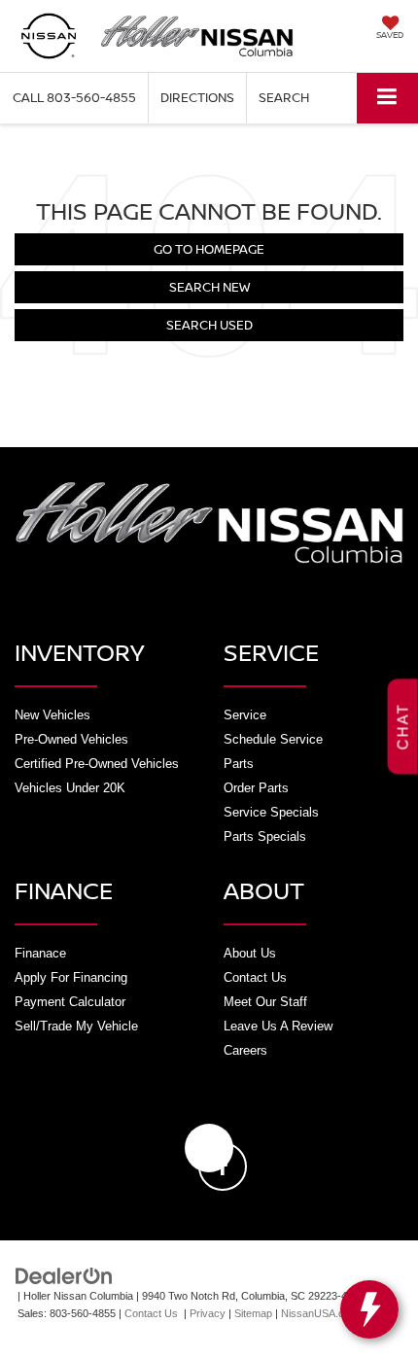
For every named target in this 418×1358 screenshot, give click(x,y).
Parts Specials (265, 836)
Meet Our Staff (265, 1001)
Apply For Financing (71, 977)
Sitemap (253, 1313)
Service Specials (271, 812)
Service (245, 715)
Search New (209, 287)
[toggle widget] (369, 1309)
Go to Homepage (209, 249)
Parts (239, 763)
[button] (74, 97)
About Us (250, 953)
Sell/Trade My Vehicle (76, 1026)
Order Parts (256, 788)
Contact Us (255, 977)
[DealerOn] (64, 1275)
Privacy (208, 1313)
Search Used (209, 324)
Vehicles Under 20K (70, 788)
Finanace (40, 953)
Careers (245, 1050)
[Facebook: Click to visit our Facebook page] (209, 1148)
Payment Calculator (70, 1001)
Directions (197, 97)
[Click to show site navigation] (387, 97)
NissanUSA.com (320, 1313)
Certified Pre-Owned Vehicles (97, 763)
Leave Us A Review (278, 1026)
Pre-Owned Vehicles (71, 739)
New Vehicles (52, 715)
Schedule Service (273, 739)
